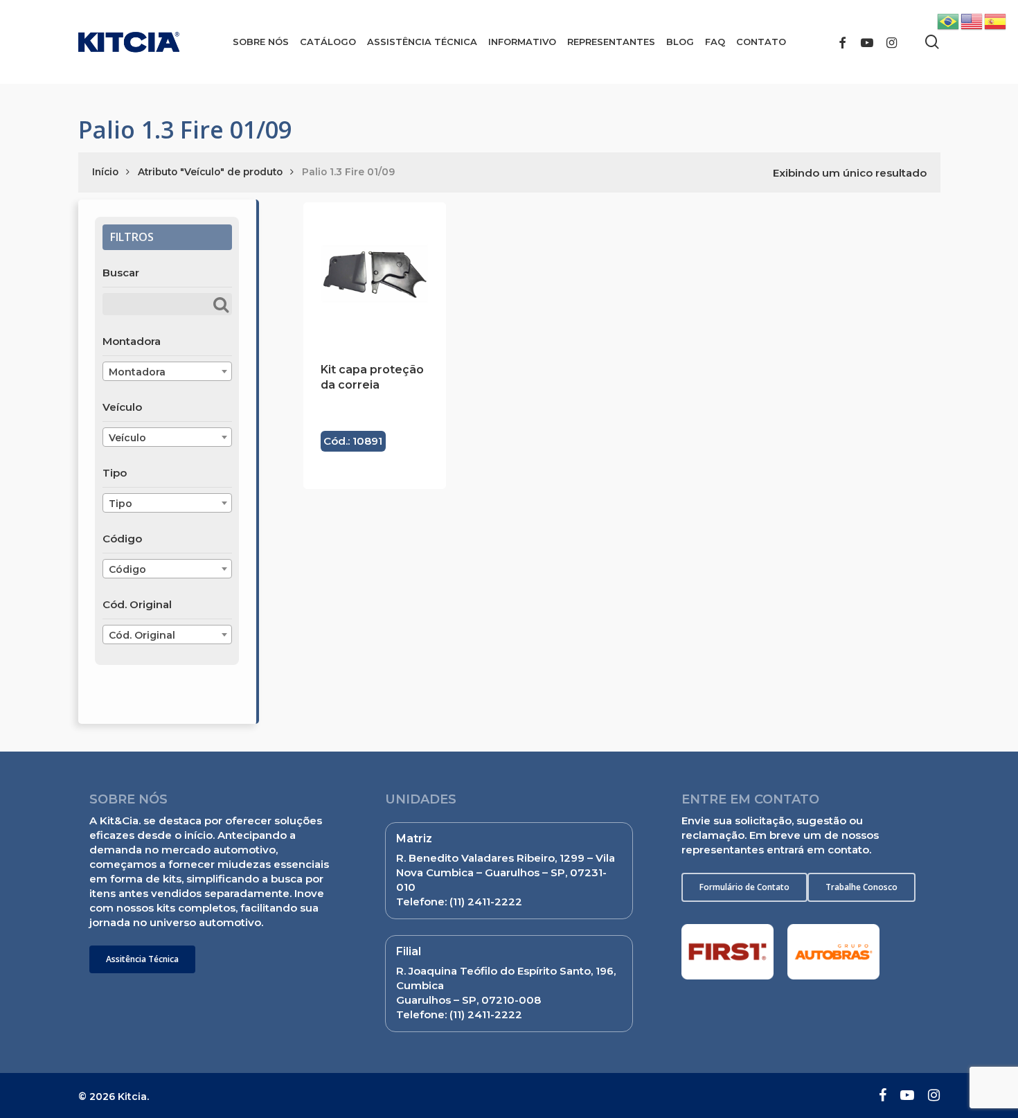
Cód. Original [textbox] (142, 635)
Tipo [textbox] (120, 503)
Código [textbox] (127, 569)
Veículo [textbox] (127, 438)
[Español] (996, 20)
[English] (972, 20)
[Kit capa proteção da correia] (374, 273)
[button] (142, 959)
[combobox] (167, 371)
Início (105, 171)
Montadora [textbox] (137, 372)
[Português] (949, 20)
